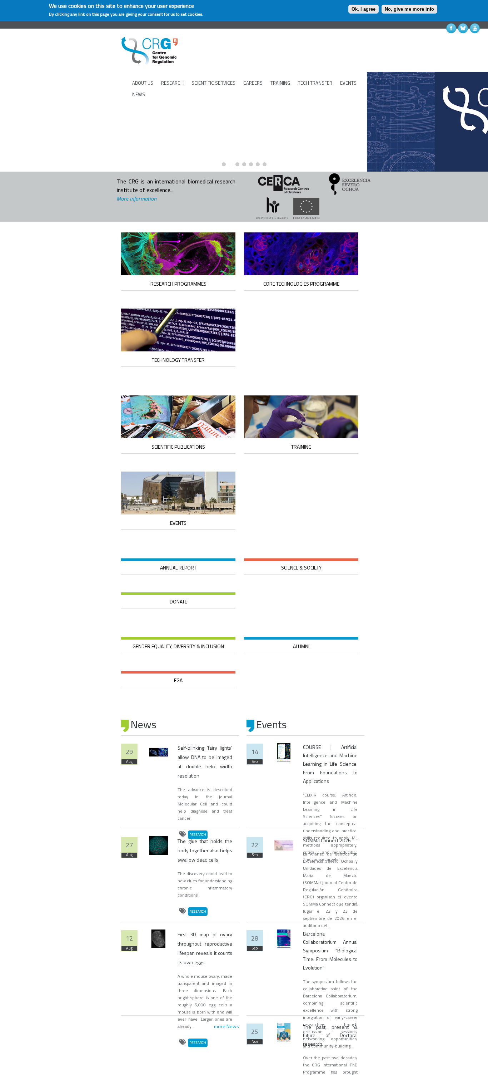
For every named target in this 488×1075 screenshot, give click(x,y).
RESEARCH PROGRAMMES (178, 283)
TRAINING (280, 83)
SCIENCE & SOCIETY (301, 567)
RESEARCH (172, 83)
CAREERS (253, 83)
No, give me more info (409, 9)
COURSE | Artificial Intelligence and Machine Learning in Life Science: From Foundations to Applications (330, 764)
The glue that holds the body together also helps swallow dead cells (205, 850)
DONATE (178, 601)
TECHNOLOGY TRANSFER (178, 360)
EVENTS (348, 83)
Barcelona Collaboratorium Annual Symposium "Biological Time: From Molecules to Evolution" (330, 950)
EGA (178, 680)
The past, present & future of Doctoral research (330, 1035)
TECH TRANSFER (315, 83)
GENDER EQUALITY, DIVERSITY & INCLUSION (178, 646)
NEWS (138, 94)
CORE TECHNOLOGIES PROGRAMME (301, 283)
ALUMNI (301, 646)
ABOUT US (142, 83)
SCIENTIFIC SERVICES (213, 83)
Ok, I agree (363, 9)
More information (137, 199)
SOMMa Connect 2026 (327, 840)
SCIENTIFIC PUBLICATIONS (178, 446)
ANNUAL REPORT (178, 567)
